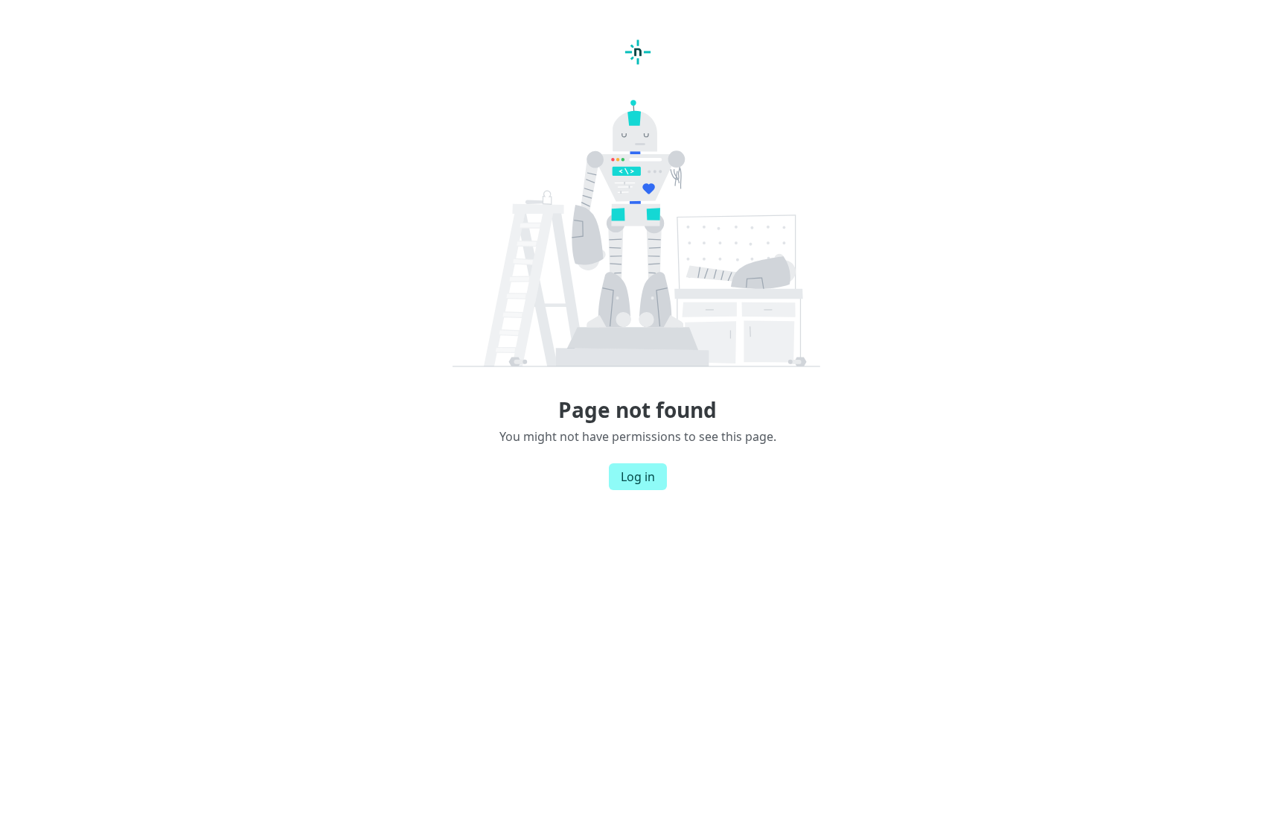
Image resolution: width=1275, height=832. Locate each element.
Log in (638, 477)
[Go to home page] (638, 52)
